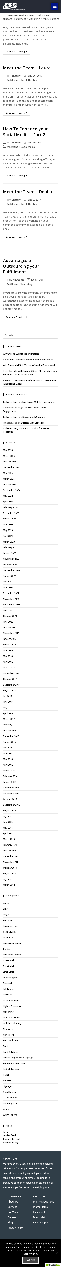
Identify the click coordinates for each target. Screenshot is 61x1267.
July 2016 (7, 747)
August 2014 (9, 873)
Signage (54, 18)
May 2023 (8, 530)
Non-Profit (8, 1034)
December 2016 (11, 736)
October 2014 (10, 867)
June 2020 (8, 621)
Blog (5, 908)
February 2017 (10, 724)
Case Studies (10, 931)
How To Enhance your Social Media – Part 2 (25, 131)
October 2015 (10, 799)
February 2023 (10, 547)
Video (6, 1109)
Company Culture (12, 943)
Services (7, 1080)
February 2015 (10, 844)
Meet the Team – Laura (27, 67)
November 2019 (11, 633)
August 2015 (9, 810)
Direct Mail (35, 15)
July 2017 (7, 696)
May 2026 (8, 450)
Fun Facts (8, 994)
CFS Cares (8, 937)
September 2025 (11, 467)
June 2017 (8, 701)
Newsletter (9, 1029)
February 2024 (10, 507)
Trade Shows (10, 1097)
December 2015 (11, 787)
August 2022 (9, 575)
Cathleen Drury (11, 401)
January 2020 (9, 627)
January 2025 (9, 484)
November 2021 (11, 598)
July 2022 (7, 581)
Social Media (28, 146)
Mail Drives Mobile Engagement (38, 401)
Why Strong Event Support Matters (21, 353)
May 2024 (8, 495)
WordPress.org (11, 1142)
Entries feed (9, 1135)
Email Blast (8, 971)
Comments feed (11, 1138)
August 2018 (9, 644)
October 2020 (10, 616)
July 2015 (7, 816)
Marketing (34, 18)
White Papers (10, 1114)
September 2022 (11, 570)
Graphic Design (11, 1000)
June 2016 (8, 753)
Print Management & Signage (18, 1057)
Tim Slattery (14, 75)
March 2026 (9, 455)
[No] (56, 1253)
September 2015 (11, 804)
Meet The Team (30, 80)
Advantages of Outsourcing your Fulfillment (21, 265)
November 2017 (11, 673)
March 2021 (9, 610)
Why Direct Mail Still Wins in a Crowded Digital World (29, 365)
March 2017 (9, 718)
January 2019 (9, 638)
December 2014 (11, 856)
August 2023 (9, 518)
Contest (7, 948)
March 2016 (9, 770)
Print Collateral (10, 1051)
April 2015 (8, 833)
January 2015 (9, 850)
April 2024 (8, 501)
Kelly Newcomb (15, 279)
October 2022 (10, 564)
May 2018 (8, 656)
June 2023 (8, 524)
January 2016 (9, 781)
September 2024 (11, 490)
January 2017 (9, 730)
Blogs (6, 914)
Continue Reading (18, 51)
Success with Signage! (33, 416)
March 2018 (9, 667)
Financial (7, 983)
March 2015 (9, 839)
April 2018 (8, 661)
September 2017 (11, 684)
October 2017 (10, 678)
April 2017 (8, 713)
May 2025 (8, 472)
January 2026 (9, 461)
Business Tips (10, 925)
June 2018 (8, 650)
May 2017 (8, 707)
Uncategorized (10, 1103)
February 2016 (10, 776)
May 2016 (8, 759)
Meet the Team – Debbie (28, 191)
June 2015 (8, 822)
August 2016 (9, 741)
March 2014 (9, 884)
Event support (10, 977)
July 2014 (7, 879)
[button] (54, 6)
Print (45, 18)
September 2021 (11, 604)
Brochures (8, 920)
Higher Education (12, 1006)
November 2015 (11, 793)
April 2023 (8, 535)
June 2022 (8, 587)
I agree (30, 1260)
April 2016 (8, 764)
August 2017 (9, 690)
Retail (6, 1074)
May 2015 (8, 827)
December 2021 (11, 593)
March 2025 (9, 478)
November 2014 (11, 861)
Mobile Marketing (12, 1023)
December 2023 (11, 513)
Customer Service (16, 15)
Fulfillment (20, 18)
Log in (6, 1131)
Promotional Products (14, 1063)
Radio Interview (11, 1068)
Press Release (10, 1040)
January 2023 (9, 553)
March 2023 (9, 541)
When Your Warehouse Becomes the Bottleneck (28, 359)
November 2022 (11, 558)
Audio (6, 903)
